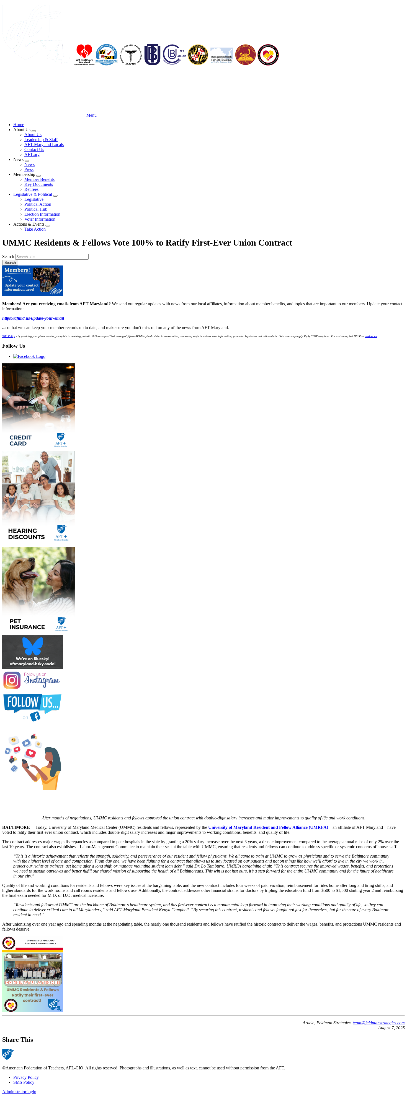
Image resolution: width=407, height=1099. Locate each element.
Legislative (33, 199)
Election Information (42, 214)
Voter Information (39, 219)
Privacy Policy (26, 1077)
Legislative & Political (32, 194)
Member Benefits (39, 179)
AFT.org (32, 154)
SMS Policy (23, 1082)
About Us (33, 134)
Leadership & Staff (41, 139)
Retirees (31, 189)
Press (29, 169)
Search (8, 256)
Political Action (37, 204)
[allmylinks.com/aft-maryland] (203, 760)
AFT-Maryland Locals (44, 144)
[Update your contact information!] (203, 281)
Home (18, 124)
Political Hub (35, 209)
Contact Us (34, 149)
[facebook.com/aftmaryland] (203, 707)
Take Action (35, 229)
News (29, 164)
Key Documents (38, 184)
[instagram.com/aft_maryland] (203, 680)
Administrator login (19, 1091)
